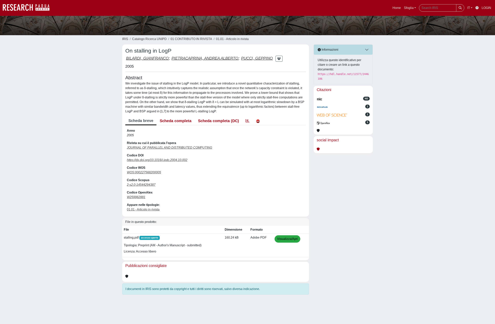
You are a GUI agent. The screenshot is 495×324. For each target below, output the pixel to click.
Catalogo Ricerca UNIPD (149, 39)
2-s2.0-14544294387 (141, 184)
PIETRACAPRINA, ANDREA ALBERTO (205, 58)
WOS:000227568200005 (144, 172)
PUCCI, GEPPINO (257, 58)
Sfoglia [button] (409, 7)
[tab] (247, 121)
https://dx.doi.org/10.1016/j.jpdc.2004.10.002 (157, 160)
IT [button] (468, 7)
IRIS (125, 39)
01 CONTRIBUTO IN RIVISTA (191, 39)
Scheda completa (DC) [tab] (218, 121)
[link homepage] (28, 8)
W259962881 (136, 197)
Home (397, 7)
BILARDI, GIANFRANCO (147, 58)
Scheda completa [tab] (175, 121)
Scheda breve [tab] (140, 121)
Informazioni (329, 49)
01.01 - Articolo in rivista (232, 39)
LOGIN (486, 7)
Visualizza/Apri (287, 238)
